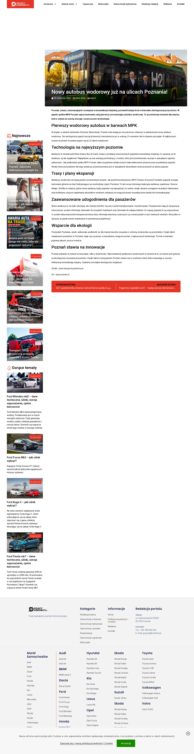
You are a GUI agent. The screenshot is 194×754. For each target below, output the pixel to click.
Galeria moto (67, 4)
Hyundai (30, 685)
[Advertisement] (87, 27)
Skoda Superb (120, 686)
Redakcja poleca (88, 614)
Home (110, 614)
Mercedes (31, 699)
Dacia (29, 671)
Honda (30, 681)
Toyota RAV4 (148, 682)
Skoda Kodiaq (120, 668)
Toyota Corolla (149, 677)
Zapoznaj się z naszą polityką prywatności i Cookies (86, 743)
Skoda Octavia (121, 673)
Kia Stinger (91, 693)
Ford (29, 676)
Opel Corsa (92, 720)
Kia (28, 690)
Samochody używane (90, 628)
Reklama (168, 4)
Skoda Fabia (120, 663)
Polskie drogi (79, 98)
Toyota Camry (148, 673)
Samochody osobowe (90, 619)
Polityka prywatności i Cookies (118, 620)
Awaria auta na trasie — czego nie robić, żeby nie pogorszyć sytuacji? (23, 242)
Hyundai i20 (92, 659)
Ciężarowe (88, 4)
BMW (29, 667)
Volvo (29, 727)
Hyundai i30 (92, 663)
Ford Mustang (65, 716)
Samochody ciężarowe (91, 638)
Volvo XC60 (147, 709)
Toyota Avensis (149, 663)
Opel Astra (91, 716)
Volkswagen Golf (150, 698)
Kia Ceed (91, 684)
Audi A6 (62, 663)
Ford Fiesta (64, 697)
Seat (29, 708)
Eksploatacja (86, 633)
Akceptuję (126, 743)
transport (91, 98)
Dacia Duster (65, 686)
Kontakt (180, 4)
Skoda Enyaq (120, 659)
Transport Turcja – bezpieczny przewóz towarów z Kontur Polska (24, 354)
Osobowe (48, 4)
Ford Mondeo (65, 711)
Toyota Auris (148, 659)
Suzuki (30, 718)
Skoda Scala (120, 682)
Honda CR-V (64, 727)
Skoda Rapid (120, 677)
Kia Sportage (93, 688)
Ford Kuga (64, 706)
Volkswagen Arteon (151, 693)
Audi (29, 662)
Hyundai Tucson (94, 673)
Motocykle (103, 4)
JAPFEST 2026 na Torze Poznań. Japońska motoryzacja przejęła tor (23, 167)
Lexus (29, 695)
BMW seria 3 (65, 675)
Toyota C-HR (148, 668)
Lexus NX (91, 704)
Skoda (30, 713)
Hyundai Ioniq (93, 668)
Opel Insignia (92, 725)
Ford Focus (64, 702)
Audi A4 (62, 659)
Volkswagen (32, 722)
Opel (29, 704)
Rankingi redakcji (150, 4)
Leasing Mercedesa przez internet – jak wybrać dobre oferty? (24, 204)
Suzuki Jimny (120, 698)
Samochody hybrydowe (125, 4)
